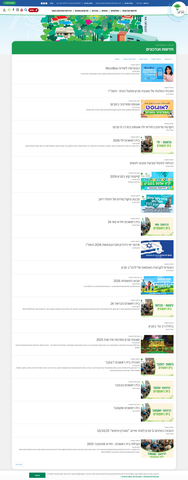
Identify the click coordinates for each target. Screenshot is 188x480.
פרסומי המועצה (156, 59)
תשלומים (115, 10)
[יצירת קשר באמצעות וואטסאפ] (9, 10)
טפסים (104, 10)
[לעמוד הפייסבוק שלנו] (13, 10)
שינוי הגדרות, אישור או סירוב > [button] (131, 476)
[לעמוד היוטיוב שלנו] (21, 10)
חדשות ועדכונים (129, 10)
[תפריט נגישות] (4, 10)
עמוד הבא (19, 464)
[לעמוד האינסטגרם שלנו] (17, 10)
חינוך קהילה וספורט (129, 59)
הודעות (145, 3)
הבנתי (37, 475)
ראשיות (117, 59)
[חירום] (33, 10)
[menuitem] (128, 10)
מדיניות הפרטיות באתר (61, 10)
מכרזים (94, 10)
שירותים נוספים (82, 10)
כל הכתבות (168, 59)
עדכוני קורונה (143, 59)
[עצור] (44, 3)
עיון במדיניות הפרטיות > (151, 476)
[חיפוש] (25, 10)
